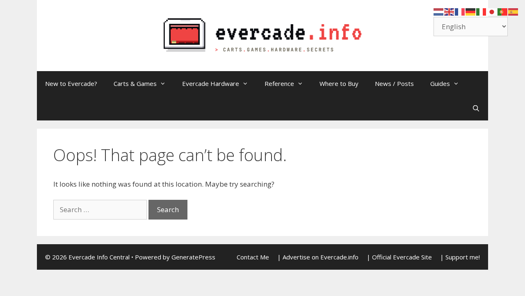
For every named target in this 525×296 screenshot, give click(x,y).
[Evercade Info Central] (262, 34)
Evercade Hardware (210, 83)
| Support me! (460, 257)
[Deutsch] (471, 11)
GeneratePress (193, 257)
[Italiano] (481, 11)
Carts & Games (135, 83)
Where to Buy (339, 83)
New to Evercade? (71, 83)
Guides (440, 83)
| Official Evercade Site (399, 257)
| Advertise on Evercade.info (317, 257)
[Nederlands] (439, 11)
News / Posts (394, 83)
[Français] (460, 11)
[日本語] (492, 11)
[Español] (513, 11)
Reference (279, 83)
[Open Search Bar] (476, 108)
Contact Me (253, 257)
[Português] (503, 11)
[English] (449, 11)
